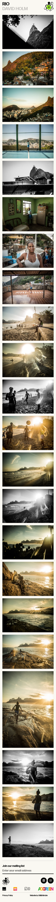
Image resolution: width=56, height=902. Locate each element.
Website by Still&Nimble (38, 895)
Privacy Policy (7, 895)
